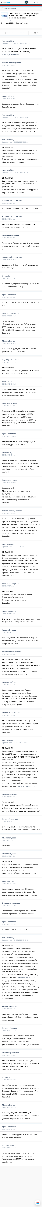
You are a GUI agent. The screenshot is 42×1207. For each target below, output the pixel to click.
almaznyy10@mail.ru (10, 54)
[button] (37, 1202)
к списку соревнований (10, 8)
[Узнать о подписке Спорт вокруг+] (26, 2)
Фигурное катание (15, 1)
